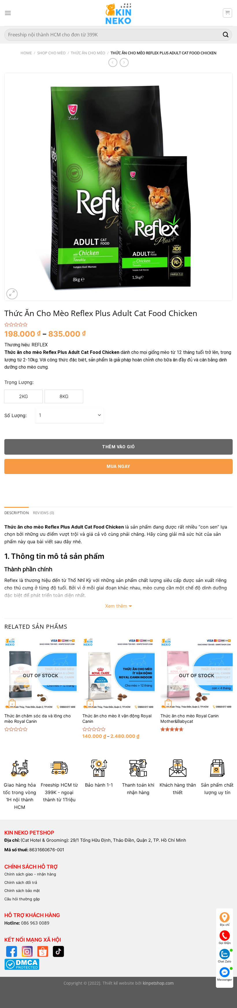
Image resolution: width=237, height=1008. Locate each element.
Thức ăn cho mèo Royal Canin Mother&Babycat (189, 718)
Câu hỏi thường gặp (22, 899)
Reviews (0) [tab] (43, 512)
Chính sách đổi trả (20, 882)
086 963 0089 (35, 923)
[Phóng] (12, 294)
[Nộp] (226, 34)
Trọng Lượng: (19, 382)
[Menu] (7, 13)
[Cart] (227, 13)
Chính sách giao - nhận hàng (30, 874)
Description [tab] (16, 512)
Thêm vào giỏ (118, 446)
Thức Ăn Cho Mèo (88, 52)
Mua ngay (118, 466)
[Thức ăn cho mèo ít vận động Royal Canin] (118, 673)
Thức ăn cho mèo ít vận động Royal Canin (116, 718)
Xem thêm (116, 606)
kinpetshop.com (158, 983)
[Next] (232, 693)
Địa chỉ (224, 925)
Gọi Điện (225, 943)
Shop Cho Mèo (51, 52)
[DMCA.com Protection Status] (21, 964)
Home (26, 52)
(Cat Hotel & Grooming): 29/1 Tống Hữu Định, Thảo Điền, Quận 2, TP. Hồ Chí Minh (103, 840)
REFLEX (40, 345)
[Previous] (4, 693)
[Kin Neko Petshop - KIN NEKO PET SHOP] (118, 13)
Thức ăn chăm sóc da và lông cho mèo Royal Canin (37, 718)
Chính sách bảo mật (22, 890)
